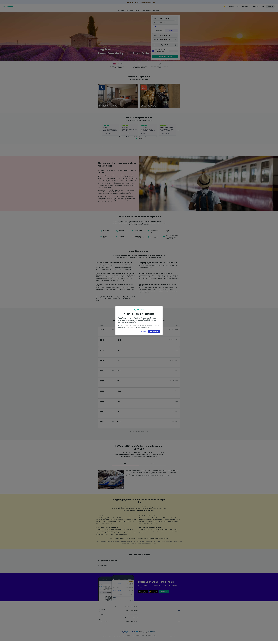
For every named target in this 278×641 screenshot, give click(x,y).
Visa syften (143, 331)
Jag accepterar (153, 331)
